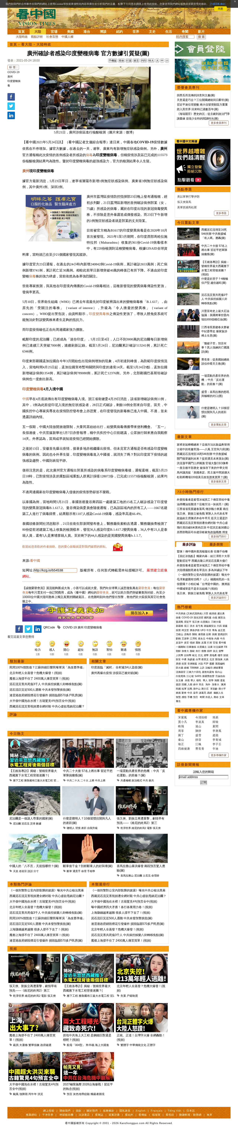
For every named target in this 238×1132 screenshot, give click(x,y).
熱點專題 (184, 189)
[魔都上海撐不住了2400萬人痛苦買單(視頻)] (34, 1005)
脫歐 (192, 651)
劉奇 (184, 692)
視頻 (13, 949)
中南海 (209, 638)
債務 (203, 651)
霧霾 (211, 663)
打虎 (209, 642)
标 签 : (13, 67)
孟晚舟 (187, 634)
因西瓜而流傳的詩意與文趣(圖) (196, 95)
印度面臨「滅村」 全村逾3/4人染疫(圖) (116, 667)
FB (225, 647)
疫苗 (178, 630)
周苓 (181, 730)
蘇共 (151, 780)
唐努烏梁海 (208, 672)
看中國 (35, 560)
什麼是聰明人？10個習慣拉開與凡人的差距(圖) (215, 412)
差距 (83, 828)
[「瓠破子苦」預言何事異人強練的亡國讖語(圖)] (188, 343)
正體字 (151, 1045)
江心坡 (190, 676)
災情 (32, 823)
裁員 (16, 1045)
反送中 (179, 642)
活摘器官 (181, 672)
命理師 (155, 875)
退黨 (225, 626)
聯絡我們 (65, 1110)
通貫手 (77, 871)
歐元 (194, 655)
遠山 (198, 726)
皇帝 (195, 692)
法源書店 (84, 1114)
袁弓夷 (199, 626)
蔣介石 (205, 688)
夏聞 (215, 726)
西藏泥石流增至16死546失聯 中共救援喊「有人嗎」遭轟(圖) (214, 234)
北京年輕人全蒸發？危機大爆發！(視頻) (35, 673)
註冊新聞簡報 (188, 764)
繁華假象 (34, 1045)
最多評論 (189, 544)
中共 (145, 780)
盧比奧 (221, 613)
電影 (149, 828)
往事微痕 (191, 647)
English (141, 1110)
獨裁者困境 (97, 1094)
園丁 (181, 735)
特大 (151, 60)
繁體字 (124, 1045)
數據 (38, 823)
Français (157, 1110)
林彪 (178, 692)
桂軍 (184, 688)
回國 (184, 684)
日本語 (190, 1110)
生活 (168, 31)
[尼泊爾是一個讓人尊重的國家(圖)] (34, 788)
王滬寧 (185, 638)
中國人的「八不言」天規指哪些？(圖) (34, 866)
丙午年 (32, 1094)
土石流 (147, 875)
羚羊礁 (90, 1045)
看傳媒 (143, 1114)
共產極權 (125, 780)
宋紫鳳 (182, 717)
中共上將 (100, 780)
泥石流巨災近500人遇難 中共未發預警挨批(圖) (40, 689)
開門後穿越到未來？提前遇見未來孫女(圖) (203, 458)
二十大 (84, 780)
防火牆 (179, 667)
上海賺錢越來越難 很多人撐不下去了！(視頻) (39, 929)
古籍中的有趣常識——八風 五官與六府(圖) (203, 449)
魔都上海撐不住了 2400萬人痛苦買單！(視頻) (39, 678)
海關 (216, 680)
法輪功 (209, 667)
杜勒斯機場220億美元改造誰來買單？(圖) (202, 477)
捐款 (78, 1110)
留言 (136, 60)
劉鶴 (178, 638)
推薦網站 (31, 1114)
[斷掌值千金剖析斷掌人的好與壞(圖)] (88, 835)
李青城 (217, 739)
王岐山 (179, 634)
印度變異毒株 (99, 314)
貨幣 (221, 651)
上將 (91, 780)
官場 (54, 31)
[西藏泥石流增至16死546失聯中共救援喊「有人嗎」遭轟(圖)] (188, 229)
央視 (187, 680)
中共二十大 (73, 780)
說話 (30, 871)
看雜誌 (99, 1114)
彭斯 (208, 634)
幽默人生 (218, 692)
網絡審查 (218, 667)
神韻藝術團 (66, 1114)
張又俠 (157, 828)
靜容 (198, 739)
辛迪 (215, 748)
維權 (186, 667)
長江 (186, 626)
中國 (25, 399)
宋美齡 (214, 688)
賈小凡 (182, 721)
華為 (214, 630)
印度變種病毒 (33, 389)
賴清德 (212, 613)
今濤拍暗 (201, 717)
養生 (178, 701)
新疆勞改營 (208, 676)
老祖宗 (23, 871)
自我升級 (92, 828)
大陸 (37, 31)
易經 (210, 692)
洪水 (192, 626)
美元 (215, 651)
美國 (70, 31)
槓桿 (209, 651)
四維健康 (184, 748)
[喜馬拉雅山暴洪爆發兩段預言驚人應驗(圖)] (142, 835)
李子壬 (217, 744)
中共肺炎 (181, 613)
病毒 (89, 155)
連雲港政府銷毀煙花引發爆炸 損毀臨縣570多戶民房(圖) (46, 695)
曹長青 (199, 748)
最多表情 (216, 544)
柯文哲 (185, 630)
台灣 (198, 659)
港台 (86, 31)
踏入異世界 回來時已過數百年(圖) (197, 109)
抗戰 (189, 688)
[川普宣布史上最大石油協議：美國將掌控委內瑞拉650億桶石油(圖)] (188, 311)
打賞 (128, 60)
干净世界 (47, 1114)
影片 (201, 31)
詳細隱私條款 (217, 3)
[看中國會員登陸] (203, 49)
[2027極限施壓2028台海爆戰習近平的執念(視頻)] (88, 1054)
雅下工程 (18, 780)
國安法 (221, 617)
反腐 (203, 642)
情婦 (192, 642)
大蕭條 (23, 1045)
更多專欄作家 (218, 755)
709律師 (194, 667)
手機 (189, 697)
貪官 (186, 642)
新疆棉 (179, 626)
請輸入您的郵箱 (203, 771)
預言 (69, 1094)
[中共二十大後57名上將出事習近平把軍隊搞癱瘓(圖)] (88, 740)
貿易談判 (223, 634)
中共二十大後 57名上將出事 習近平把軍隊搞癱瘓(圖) (214, 250)
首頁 (21, 31)
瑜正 (181, 744)
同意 (220, 8)
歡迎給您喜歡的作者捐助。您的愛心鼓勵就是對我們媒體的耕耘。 (65, 546)
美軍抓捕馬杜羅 (187, 207)
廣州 (10, 76)
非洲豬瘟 (192, 663)
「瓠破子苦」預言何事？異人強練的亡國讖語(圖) (215, 347)
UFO (202, 630)
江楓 (198, 744)
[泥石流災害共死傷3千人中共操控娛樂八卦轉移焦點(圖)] (188, 294)
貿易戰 (179, 621)
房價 (178, 663)
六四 (219, 626)
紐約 (119, 31)
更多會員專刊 (218, 122)
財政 (225, 655)
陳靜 (198, 730)
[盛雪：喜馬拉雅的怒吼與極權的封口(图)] (188, 391)
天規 (15, 871)
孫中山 (196, 688)
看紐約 (129, 1114)
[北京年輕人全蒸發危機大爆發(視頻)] (142, 956)
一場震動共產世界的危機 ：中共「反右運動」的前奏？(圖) (215, 380)
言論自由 (220, 676)
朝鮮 (178, 651)
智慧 (178, 697)
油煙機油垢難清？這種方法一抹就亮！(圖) (203, 504)
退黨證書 (114, 1114)
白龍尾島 (181, 676)
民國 (178, 688)
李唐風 (217, 730)
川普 (205, 613)
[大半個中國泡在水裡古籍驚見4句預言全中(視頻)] (34, 1054)
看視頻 (170, 1114)
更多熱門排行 (218, 536)
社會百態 (52, 36)
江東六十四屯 (193, 672)
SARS (198, 676)
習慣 (78, 828)
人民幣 (179, 655)
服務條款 (108, 1110)
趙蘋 (215, 735)
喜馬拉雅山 (127, 875)
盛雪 (198, 735)
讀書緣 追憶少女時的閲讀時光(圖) (197, 118)
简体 (121, 60)
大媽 (225, 659)
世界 (136, 31)
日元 (200, 655)
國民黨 (207, 617)
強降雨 (23, 1094)
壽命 (216, 697)
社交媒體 (218, 647)
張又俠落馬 (184, 201)
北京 (212, 659)
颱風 (16, 1094)
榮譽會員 (144, 588)
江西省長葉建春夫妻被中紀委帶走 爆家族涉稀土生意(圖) (215, 331)
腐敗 (198, 642)
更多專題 (221, 213)
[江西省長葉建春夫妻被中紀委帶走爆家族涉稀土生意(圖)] (188, 327)
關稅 (194, 634)
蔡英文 (205, 659)
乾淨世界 (125, 828)
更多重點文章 (218, 424)
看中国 (38, 16)
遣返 (222, 680)
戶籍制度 (132, 995)
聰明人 (71, 828)
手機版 (113, 60)
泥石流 (25, 823)
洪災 (40, 1094)
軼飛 (181, 726)
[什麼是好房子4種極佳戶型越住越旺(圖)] (188, 278)
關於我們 (92, 1110)
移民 (198, 680)
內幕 (216, 638)
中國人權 (67, 36)
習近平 (57, 780)
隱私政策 (125, 1110)
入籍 (189, 684)
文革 (221, 697)
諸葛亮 (202, 692)
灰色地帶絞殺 (81, 1094)
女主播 (180, 680)
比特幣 (187, 655)
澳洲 (223, 684)
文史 (152, 31)
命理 (83, 871)
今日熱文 (17, 733)
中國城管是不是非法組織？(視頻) (197, 588)
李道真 (199, 721)
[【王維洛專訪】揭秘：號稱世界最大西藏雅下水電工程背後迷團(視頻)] (34, 740)
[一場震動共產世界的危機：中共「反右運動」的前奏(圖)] (142, 740)
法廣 (210, 647)
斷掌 (69, 871)
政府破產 (46, 1045)
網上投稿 (48, 1110)
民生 (202, 684)
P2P (206, 663)
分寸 (36, 871)
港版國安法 (210, 626)
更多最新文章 (218, 481)
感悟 (184, 697)
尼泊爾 (17, 823)
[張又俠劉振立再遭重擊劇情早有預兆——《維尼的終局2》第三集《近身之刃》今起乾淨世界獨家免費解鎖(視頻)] (142, 788)
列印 (143, 60)
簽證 (178, 684)
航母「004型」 (76, 1045)
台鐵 (214, 617)
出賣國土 (205, 621)
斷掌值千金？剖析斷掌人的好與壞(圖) (87, 866)
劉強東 (219, 659)
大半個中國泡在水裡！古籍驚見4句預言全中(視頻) (42, 700)
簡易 (215, 717)
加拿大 (185, 651)
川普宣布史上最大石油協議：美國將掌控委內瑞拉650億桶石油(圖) (215, 315)
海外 (208, 684)
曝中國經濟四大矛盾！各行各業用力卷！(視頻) (121, 907)
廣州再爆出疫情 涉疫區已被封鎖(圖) (114, 673)
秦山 (181, 739)
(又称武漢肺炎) (194, 613)
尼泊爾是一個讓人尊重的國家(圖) (31, 818)
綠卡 (195, 684)
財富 (178, 659)
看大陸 (26, 44)
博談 (103, 31)
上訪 (202, 667)
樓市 (220, 655)
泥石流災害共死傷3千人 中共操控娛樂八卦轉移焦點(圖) (45, 684)
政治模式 (137, 780)
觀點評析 (37, 36)
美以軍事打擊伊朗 (188, 196)
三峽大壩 (216, 621)
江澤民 (193, 638)
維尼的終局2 (139, 828)
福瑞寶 (156, 1114)
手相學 (91, 871)
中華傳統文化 (138, 1045)
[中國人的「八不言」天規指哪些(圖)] (34, 835)
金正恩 (221, 630)
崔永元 (201, 638)
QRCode (49, 627)
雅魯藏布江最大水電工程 (38, 780)
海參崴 (191, 659)
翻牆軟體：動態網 (190, 1114)
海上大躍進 (102, 1045)
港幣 (206, 655)
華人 (193, 680)
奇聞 (185, 31)
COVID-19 (13, 72)
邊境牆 (201, 634)
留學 (211, 680)
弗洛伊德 (195, 630)
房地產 (213, 655)
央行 (198, 651)
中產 (184, 659)
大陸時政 (22, 36)
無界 (209, 1114)
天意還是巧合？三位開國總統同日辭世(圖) (203, 99)
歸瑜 (215, 721)
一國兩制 (181, 647)
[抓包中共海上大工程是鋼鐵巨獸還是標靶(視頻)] (88, 1005)
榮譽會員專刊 (188, 87)
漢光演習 (198, 617)
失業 (123, 995)
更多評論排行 (218, 597)
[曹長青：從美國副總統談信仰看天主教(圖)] (188, 359)
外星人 (209, 697)
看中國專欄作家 (190, 710)
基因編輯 (220, 663)
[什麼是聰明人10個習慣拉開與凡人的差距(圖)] (88, 788)
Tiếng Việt (174, 1110)
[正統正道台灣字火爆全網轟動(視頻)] (142, 1005)
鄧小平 (222, 688)
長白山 (218, 672)
